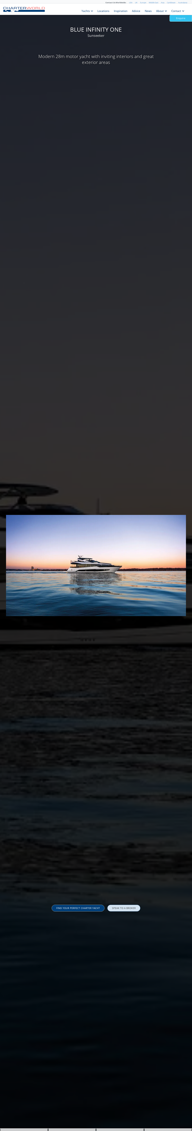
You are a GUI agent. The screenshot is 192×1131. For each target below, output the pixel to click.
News (148, 10)
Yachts (86, 10)
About (160, 10)
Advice (136, 10)
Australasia (182, 2)
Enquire (180, 18)
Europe (143, 2)
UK (136, 2)
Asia (162, 2)
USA (130, 2)
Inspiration (120, 10)
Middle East (153, 2)
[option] (96, 565)
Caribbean (171, 2)
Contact (176, 10)
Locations (103, 10)
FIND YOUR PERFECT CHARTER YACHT (78, 908)
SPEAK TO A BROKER (124, 908)
